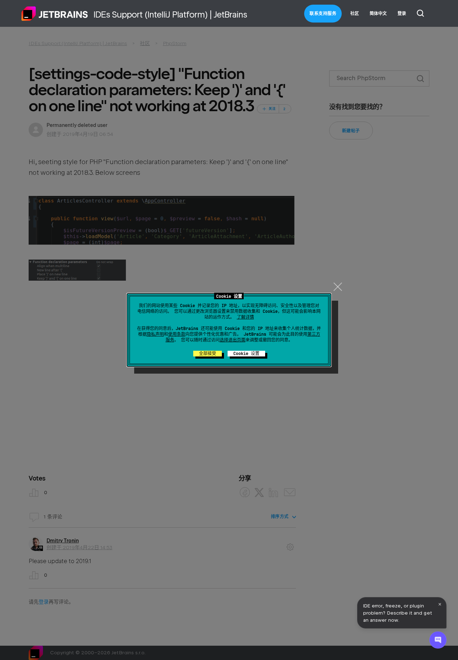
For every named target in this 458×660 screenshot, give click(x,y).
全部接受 (207, 353)
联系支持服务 (323, 13)
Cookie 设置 (246, 353)
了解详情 (245, 317)
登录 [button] (402, 13)
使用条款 (176, 334)
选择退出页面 (232, 340)
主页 (54, 13)
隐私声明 (155, 334)
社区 (354, 13)
